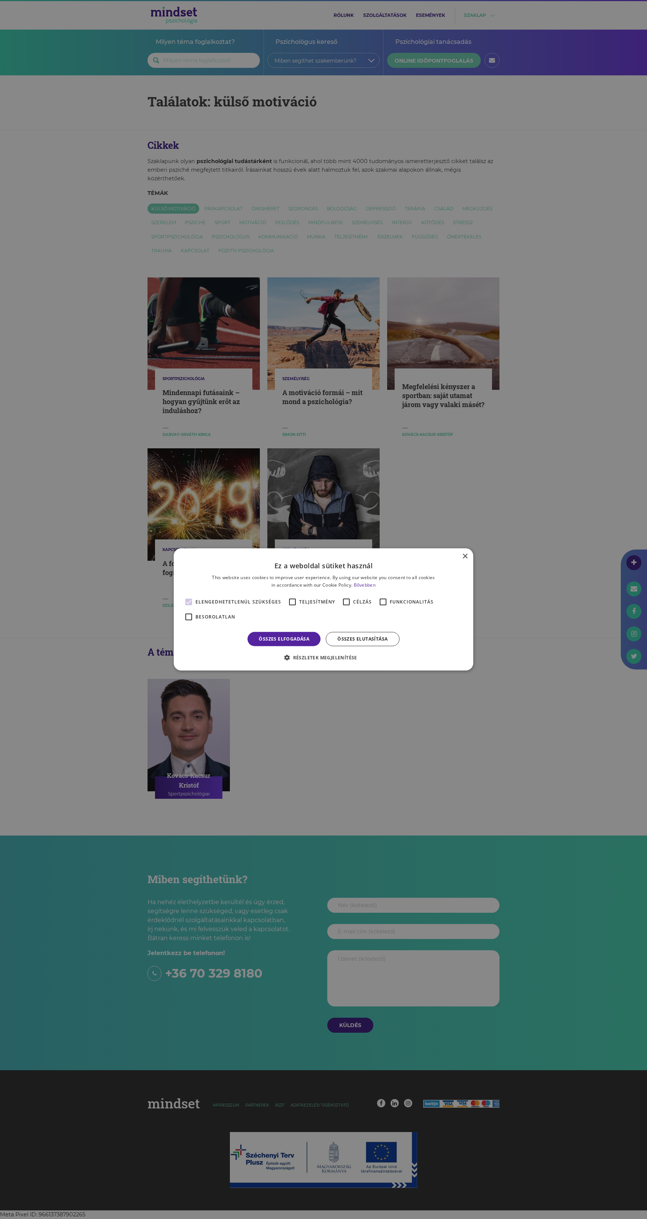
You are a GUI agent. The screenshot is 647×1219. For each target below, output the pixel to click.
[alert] (323, 609)
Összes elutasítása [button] (362, 639)
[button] (323, 657)
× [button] (465, 556)
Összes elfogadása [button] (284, 639)
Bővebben (365, 585)
